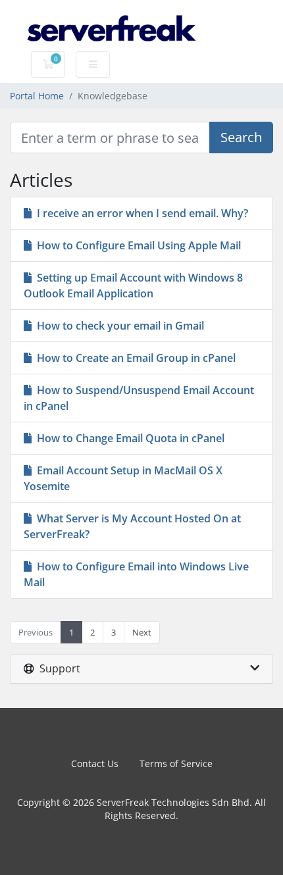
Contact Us (94, 763)
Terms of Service (176, 763)
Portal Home (37, 95)
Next (141, 632)
